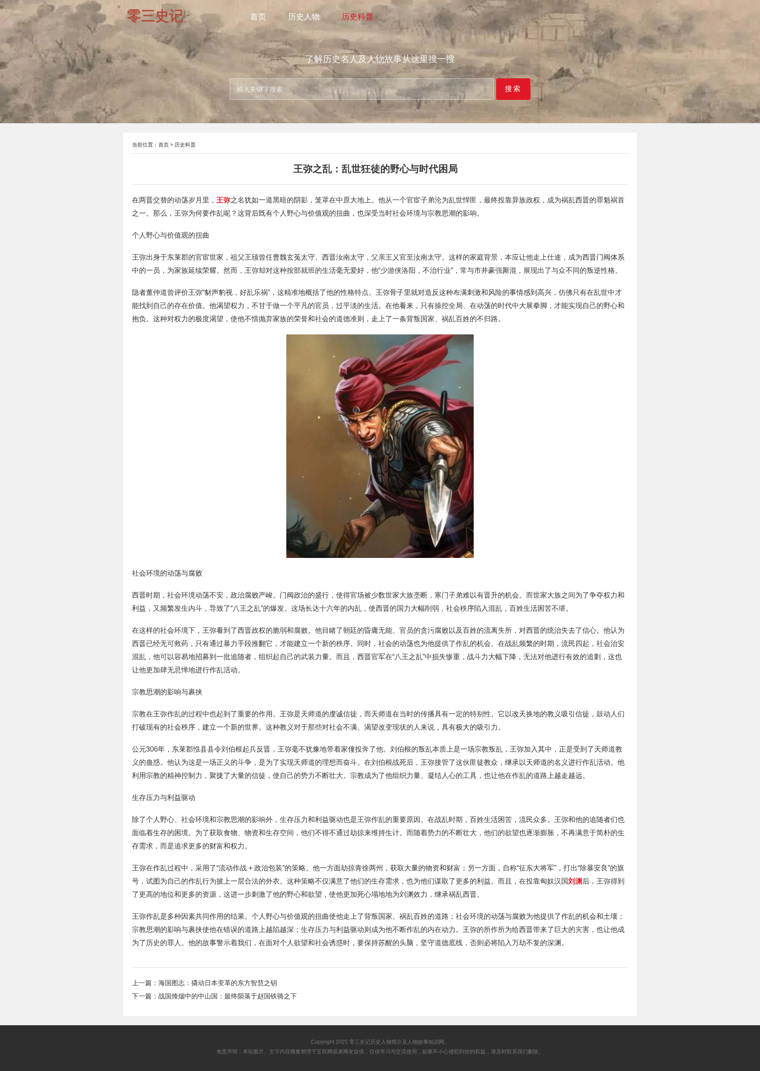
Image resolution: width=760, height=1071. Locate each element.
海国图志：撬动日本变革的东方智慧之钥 (217, 983)
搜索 (513, 88)
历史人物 (304, 16)
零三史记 (359, 1042)
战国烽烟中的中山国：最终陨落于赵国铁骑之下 (227, 996)
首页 (258, 16)
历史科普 (357, 16)
